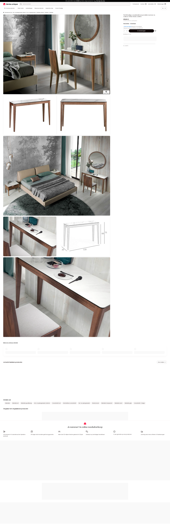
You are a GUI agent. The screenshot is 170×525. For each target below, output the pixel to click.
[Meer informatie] (142, 28)
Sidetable (46, 12)
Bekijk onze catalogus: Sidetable (10, 342)
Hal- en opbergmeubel (31, 12)
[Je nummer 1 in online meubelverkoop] (10, 4)
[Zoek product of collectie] (20, 4)
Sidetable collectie (40, 12)
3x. (129, 34)
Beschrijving (126, 23)
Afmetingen (133, 23)
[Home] (3, 13)
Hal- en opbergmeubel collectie (19, 12)
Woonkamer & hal (8, 12)
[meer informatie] (130, 34)
